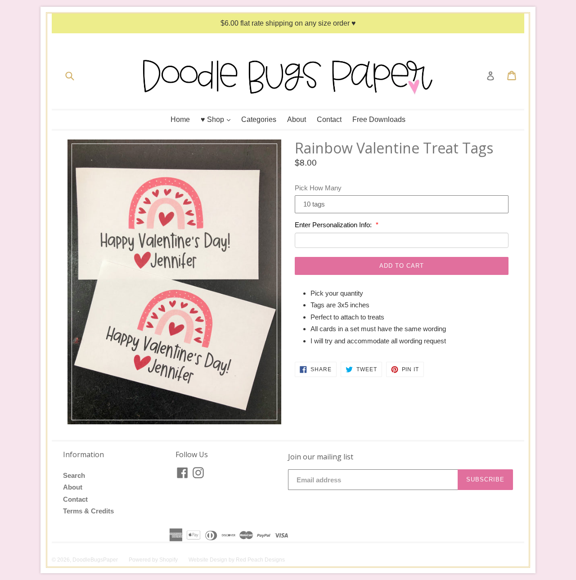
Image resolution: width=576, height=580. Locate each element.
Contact (329, 119)
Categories (258, 119)
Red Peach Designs (260, 560)
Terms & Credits (88, 511)
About (296, 119)
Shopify (168, 560)
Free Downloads (378, 119)
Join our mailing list (320, 457)
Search (74, 475)
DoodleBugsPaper (95, 560)
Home (180, 119)
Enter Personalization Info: (334, 225)
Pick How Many (318, 188)
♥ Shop (218, 119)
